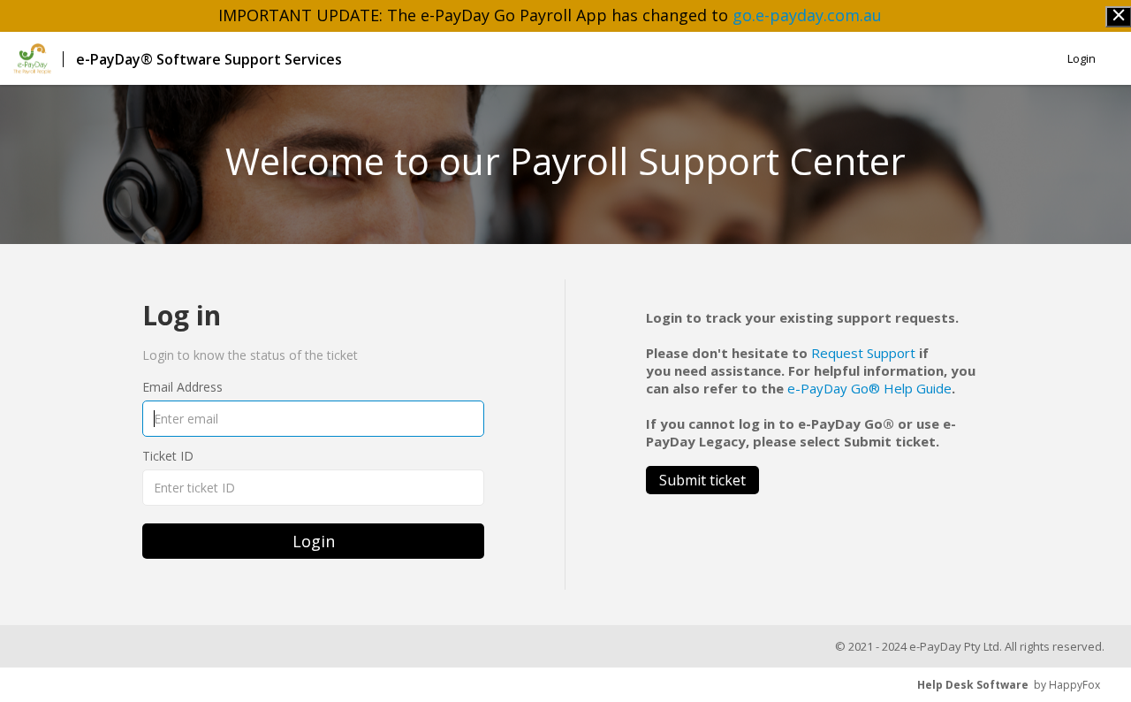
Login (1081, 58)
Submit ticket (702, 480)
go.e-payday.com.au (807, 15)
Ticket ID (168, 455)
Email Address (182, 386)
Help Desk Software (973, 684)
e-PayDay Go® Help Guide (869, 388)
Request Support (863, 353)
